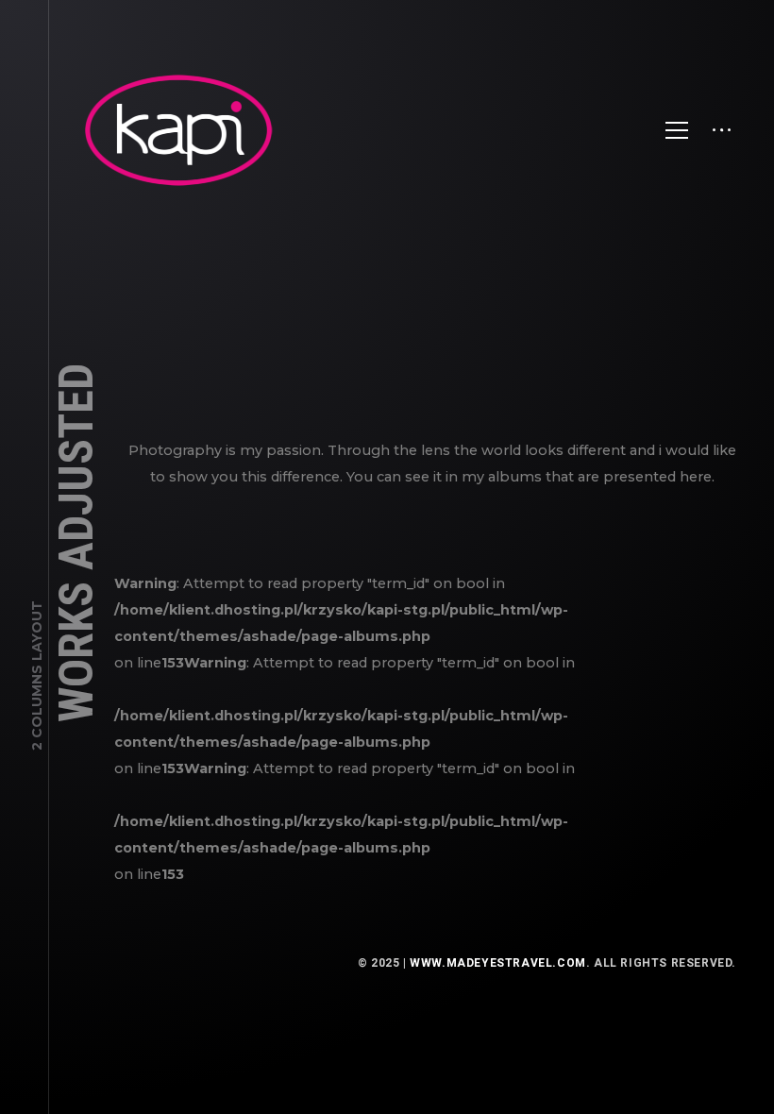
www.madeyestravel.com (498, 963)
